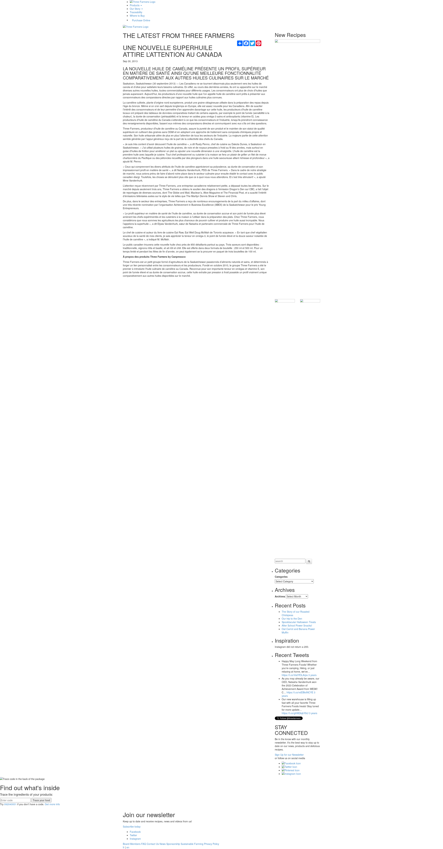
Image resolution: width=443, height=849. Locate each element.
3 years (312, 675)
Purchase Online (141, 20)
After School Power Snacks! (297, 625)
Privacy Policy (211, 844)
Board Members (132, 844)
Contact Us (153, 844)
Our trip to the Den (292, 618)
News (163, 844)
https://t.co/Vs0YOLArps (295, 675)
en (127, 847)
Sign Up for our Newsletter (289, 754)
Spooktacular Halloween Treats (299, 622)
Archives (280, 596)
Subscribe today (132, 826)
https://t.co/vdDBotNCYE (300, 692)
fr (123, 847)
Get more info (52, 804)
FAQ (143, 844)
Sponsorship (173, 844)
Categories (281, 576)
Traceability (136, 12)
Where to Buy (137, 15)
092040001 (10, 804)
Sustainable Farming (192, 844)
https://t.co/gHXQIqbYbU (295, 713)
